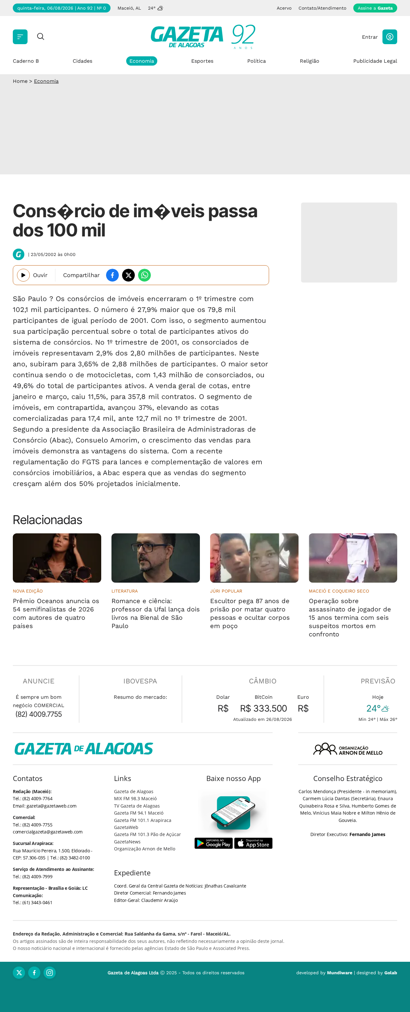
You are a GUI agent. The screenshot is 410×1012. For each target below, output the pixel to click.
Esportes (202, 61)
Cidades (82, 61)
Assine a (375, 8)
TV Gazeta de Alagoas (137, 806)
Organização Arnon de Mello (144, 849)
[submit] (40, 37)
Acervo (284, 8)
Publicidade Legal (375, 61)
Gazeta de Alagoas (133, 791)
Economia (141, 61)
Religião (309, 61)
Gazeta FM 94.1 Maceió (138, 813)
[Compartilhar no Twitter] (128, 275)
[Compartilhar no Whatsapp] (144, 275)
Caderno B (26, 61)
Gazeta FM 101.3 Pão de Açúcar (147, 834)
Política (256, 61)
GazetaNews (127, 842)
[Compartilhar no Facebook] (112, 275)
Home (20, 81)
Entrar (370, 37)
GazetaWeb (126, 827)
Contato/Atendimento (322, 8)
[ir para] (233, 813)
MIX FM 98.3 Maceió (135, 798)
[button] (389, 36)
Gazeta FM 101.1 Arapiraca (142, 820)
